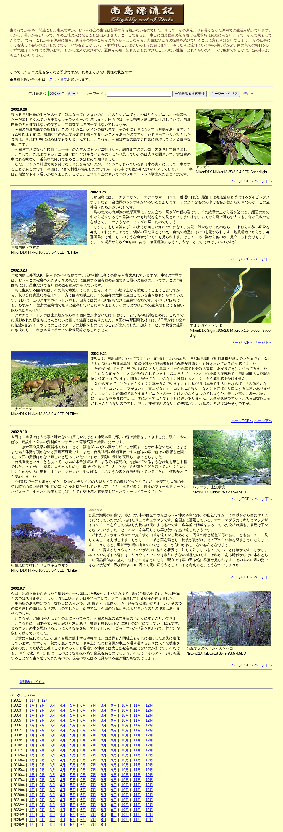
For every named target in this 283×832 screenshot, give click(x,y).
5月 (73, 705)
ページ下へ (263, 181)
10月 (125, 705)
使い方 (248, 93)
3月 (52, 705)
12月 (45, 700)
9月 (114, 705)
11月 (33, 700)
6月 (83, 705)
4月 (62, 705)
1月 (32, 705)
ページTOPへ (242, 181)
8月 (103, 705)
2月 (42, 705)
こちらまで (58, 79)
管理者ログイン (32, 682)
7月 (93, 705)
